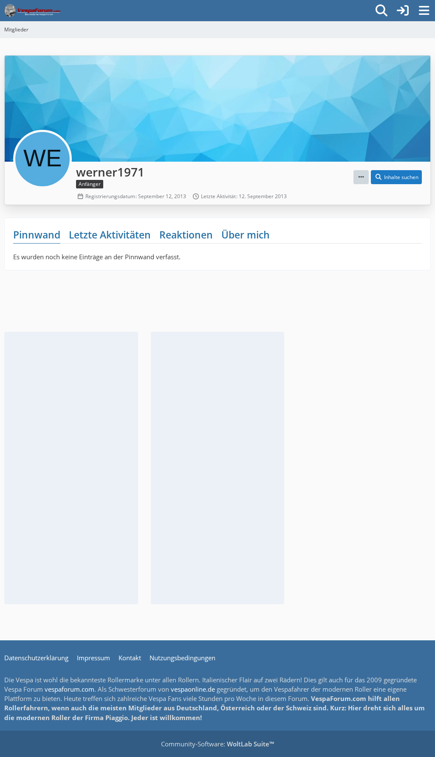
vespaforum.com (69, 689)
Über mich (245, 234)
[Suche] (381, 10)
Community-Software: (217, 744)
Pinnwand (36, 234)
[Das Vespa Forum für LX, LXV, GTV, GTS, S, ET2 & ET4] (32, 10)
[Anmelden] (402, 10)
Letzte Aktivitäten (110, 234)
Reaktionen (186, 234)
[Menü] (423, 10)
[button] (361, 177)
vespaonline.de (193, 689)
